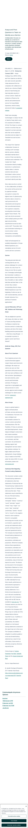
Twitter (16, 651)
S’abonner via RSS (7, 703)
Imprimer (5, 698)
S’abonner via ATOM (8, 705)
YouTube (13, 653)
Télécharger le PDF (7, 701)
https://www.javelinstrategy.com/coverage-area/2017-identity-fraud (14, 675)
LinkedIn (19, 653)
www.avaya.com (9, 464)
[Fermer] (26, 806)
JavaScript (5, 708)
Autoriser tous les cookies (14, 825)
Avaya (11, 55)
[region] (14, 816)
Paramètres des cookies (14, 816)
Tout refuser (14, 820)
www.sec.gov (15, 602)
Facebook (8, 653)
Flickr (6, 656)
